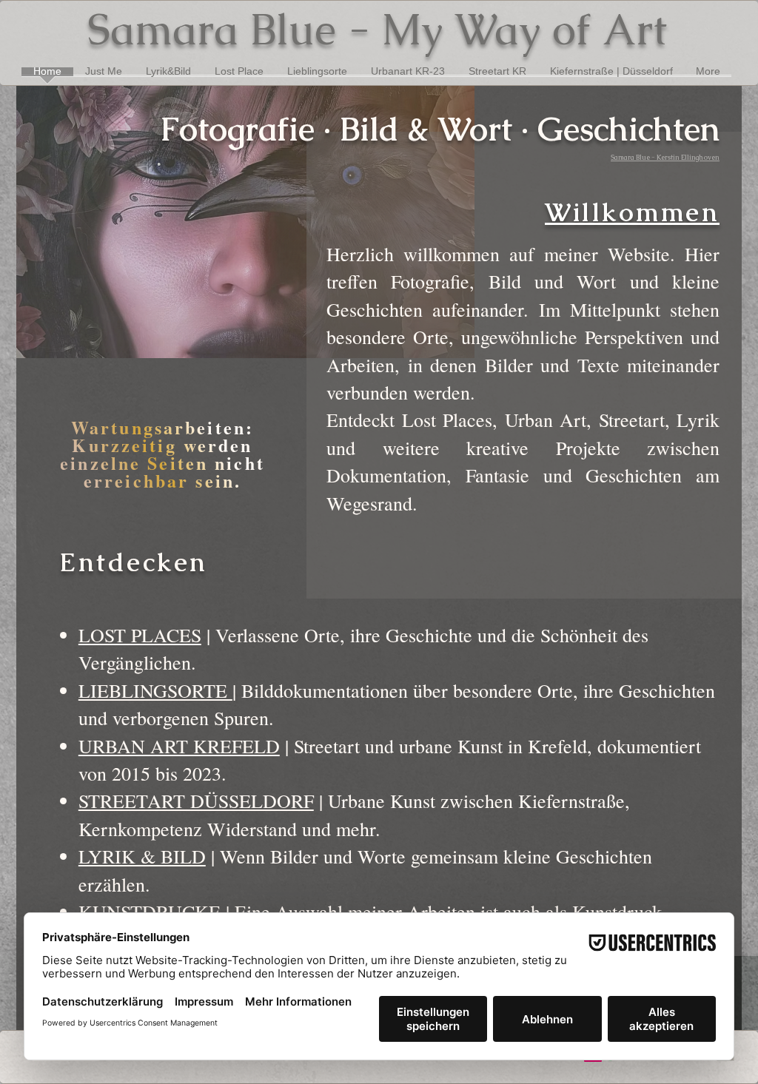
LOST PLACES (139, 634)
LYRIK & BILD (142, 856)
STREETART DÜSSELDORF (196, 800)
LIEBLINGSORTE (155, 690)
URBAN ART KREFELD (179, 745)
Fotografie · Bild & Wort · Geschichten (440, 128)
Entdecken (133, 562)
